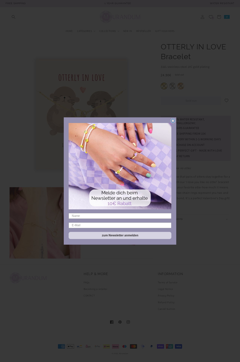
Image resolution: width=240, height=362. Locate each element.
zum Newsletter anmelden (120, 235)
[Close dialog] (173, 121)
